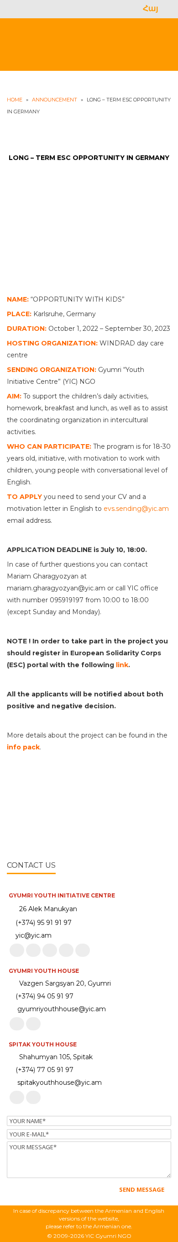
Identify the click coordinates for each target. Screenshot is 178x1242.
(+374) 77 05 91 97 (43, 1070)
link (122, 665)
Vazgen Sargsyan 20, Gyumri (65, 983)
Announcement (54, 99)
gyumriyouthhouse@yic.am (60, 1009)
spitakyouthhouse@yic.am (58, 1082)
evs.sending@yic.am (136, 508)
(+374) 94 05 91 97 (43, 996)
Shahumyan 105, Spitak (56, 1057)
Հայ (150, 8)
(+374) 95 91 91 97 (44, 922)
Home (14, 99)
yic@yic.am (34, 935)
